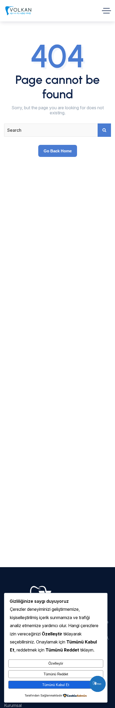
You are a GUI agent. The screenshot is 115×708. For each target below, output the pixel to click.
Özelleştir (55, 663)
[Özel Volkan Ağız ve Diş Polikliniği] (18, 10)
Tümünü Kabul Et (55, 685)
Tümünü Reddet (56, 674)
